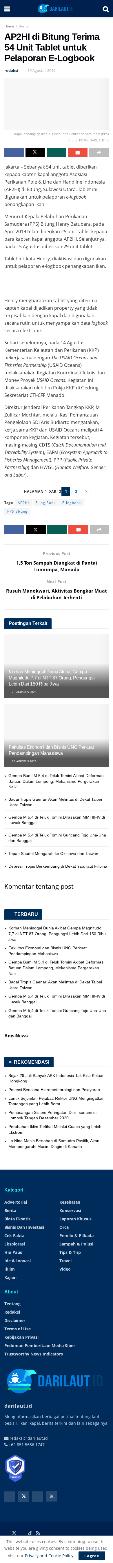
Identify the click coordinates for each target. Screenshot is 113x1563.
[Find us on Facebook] (9, 1496)
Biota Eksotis (17, 1219)
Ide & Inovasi (17, 1260)
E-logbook (71, 502)
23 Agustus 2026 (24, 692)
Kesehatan (69, 1202)
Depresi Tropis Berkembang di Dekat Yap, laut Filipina (57, 866)
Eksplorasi (14, 1244)
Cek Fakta (14, 1235)
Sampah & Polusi (76, 1244)
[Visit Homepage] (56, 8)
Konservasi (70, 1210)
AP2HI (23, 502)
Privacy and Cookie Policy (49, 1555)
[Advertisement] (56, 281)
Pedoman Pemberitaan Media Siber (39, 1345)
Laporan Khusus (75, 1219)
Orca (64, 1227)
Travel (65, 1260)
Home (9, 26)
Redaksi (12, 1312)
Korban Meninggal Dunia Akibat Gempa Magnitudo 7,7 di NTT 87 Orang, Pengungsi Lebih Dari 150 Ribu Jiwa (51, 677)
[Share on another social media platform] (99, 152)
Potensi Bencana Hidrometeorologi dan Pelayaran (54, 1089)
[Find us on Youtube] (37, 1496)
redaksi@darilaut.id (28, 1438)
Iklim (9, 1269)
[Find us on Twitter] (23, 1496)
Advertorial (15, 1202)
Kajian (10, 1277)
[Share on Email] (78, 152)
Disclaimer (14, 1320)
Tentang (12, 1303)
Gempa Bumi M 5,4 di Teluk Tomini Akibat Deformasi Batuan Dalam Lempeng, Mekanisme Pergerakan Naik (56, 781)
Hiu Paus (13, 1252)
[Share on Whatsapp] (56, 152)
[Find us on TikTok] (30, 1533)
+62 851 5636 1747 (26, 1444)
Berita (24, 26)
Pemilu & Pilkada (76, 1235)
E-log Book (46, 502)
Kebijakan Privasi (21, 1337)
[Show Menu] (7, 8)
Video (65, 1269)
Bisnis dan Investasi (24, 1227)
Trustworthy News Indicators (33, 1354)
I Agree (91, 1555)
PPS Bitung (17, 511)
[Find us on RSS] (51, 1496)
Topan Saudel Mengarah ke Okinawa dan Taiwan (53, 853)
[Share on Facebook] (14, 152)
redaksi (11, 70)
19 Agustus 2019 (41, 70)
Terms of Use (17, 1329)
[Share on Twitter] (35, 152)
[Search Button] (106, 8)
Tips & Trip (70, 1252)
